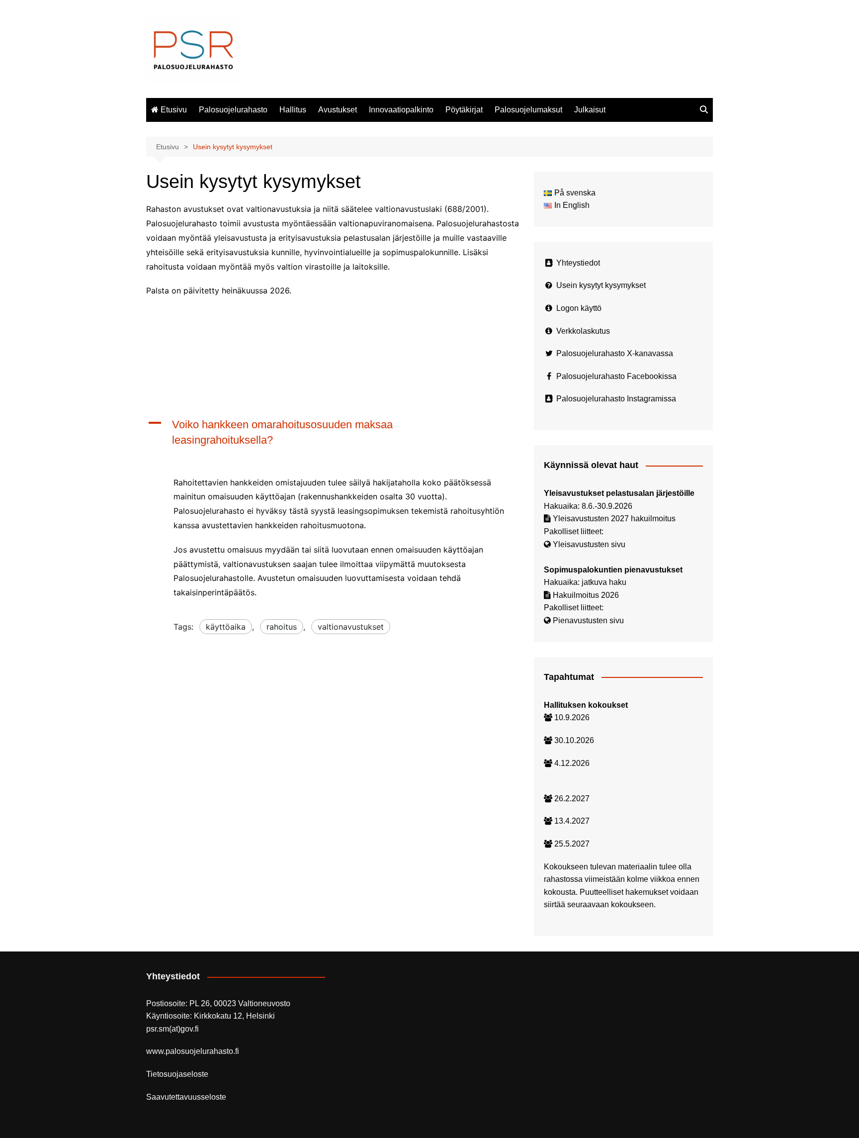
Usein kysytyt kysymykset (601, 285)
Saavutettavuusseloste (186, 1097)
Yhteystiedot (578, 263)
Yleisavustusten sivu (589, 544)
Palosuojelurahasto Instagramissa (616, 398)
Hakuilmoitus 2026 (586, 595)
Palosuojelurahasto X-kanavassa (614, 353)
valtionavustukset (351, 627)
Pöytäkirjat (464, 109)
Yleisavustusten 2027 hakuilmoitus (614, 518)
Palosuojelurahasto (233, 109)
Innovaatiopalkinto (401, 109)
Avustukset (337, 109)
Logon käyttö (578, 308)
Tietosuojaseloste (177, 1074)
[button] (332, 433)
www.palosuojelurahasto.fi (192, 1051)
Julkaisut (589, 109)
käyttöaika (226, 627)
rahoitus (281, 627)
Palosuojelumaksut (528, 109)
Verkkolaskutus (583, 331)
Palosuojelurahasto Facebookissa (616, 376)
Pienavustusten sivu (588, 620)
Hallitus (292, 109)
